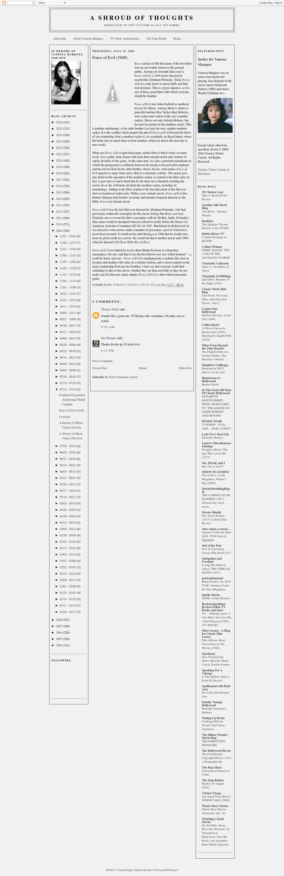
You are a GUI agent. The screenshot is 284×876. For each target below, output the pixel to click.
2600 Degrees (171, 870)
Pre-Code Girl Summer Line (215, 694)
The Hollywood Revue (216, 750)
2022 (59, 148)
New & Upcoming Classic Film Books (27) (216, 551)
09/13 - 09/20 (68, 332)
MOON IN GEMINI (215, 472)
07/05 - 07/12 (68, 446)
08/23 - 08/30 (68, 351)
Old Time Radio (156, 38)
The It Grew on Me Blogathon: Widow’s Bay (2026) (214, 479)
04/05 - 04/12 (68, 529)
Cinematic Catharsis (215, 263)
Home (177, 38)
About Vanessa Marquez (88, 38)
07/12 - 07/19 (68, 389)
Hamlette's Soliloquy (215, 365)
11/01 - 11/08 (68, 287)
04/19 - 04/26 (68, 516)
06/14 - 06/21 (68, 465)
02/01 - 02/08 (68, 586)
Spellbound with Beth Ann (216, 687)
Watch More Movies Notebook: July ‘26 (214, 811)
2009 (59, 230)
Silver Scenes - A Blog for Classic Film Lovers (216, 633)
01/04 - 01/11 (68, 612)
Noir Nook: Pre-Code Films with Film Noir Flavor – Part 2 (215, 299)
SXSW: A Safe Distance (216, 598)
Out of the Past (211, 545)
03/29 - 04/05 (68, 535)
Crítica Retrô (210, 324)
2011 (59, 218)
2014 (59, 199)
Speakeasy (208, 653)
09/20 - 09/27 (68, 325)
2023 (59, 141)
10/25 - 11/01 (68, 293)
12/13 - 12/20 (68, 249)
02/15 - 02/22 (68, 573)
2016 (59, 186)
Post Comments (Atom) (123, 377)
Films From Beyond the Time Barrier (215, 346)
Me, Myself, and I (213, 463)
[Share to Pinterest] (182, 285)
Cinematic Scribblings (216, 276)
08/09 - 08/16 (68, 364)
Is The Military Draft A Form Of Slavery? (216, 678)
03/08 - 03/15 (68, 554)
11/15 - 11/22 (68, 274)
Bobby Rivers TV (213, 233)
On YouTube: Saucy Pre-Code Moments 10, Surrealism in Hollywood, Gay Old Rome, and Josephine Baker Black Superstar (216, 834)
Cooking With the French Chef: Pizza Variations (213, 725)
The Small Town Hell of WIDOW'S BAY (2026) (216, 798)
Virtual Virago (211, 793)
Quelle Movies (211, 594)
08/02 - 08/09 (68, 370)
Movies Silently (211, 512)
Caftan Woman (212, 246)
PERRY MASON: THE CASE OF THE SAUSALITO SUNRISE (216, 254)
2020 (59, 160)
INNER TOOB (212, 421)
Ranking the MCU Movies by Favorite (213, 370)
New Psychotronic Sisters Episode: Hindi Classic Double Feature (216, 660)
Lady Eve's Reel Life (215, 434)
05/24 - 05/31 (68, 484)
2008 (59, 620)
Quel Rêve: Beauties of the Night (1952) (216, 281)
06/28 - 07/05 (68, 452)
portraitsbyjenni (212, 578)
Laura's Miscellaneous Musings (216, 444)
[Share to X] (175, 285)
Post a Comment (102, 361)
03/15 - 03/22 (68, 548)
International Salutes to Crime (216, 772)
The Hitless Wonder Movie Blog (215, 736)
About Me (60, 38)
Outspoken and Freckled (212, 560)
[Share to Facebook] (178, 285)
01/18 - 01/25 (68, 599)
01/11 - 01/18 (68, 605)
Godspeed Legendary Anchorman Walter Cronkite (72, 399)
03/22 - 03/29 (68, 541)
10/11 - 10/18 (68, 306)
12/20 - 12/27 (68, 242)
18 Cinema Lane (213, 192)
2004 (59, 645)
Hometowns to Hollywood (211, 379)
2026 (59, 122)
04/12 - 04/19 (68, 522)
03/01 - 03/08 (68, 561)
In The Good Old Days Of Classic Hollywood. (216, 391)
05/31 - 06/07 (68, 478)
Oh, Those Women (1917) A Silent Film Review (214, 519)
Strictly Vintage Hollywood (212, 703)
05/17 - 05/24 (68, 490)
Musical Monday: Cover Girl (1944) (216, 317)
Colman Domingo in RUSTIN (214, 239)
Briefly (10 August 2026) (213, 785)
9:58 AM (107, 327)
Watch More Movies (215, 806)
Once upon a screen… (216, 529)
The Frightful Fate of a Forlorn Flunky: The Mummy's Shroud (215, 355)
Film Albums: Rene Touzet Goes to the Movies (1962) (213, 644)
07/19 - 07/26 (68, 383)
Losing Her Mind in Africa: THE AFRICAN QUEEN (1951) (216, 568)
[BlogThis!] (171, 285)
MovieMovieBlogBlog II (216, 490)
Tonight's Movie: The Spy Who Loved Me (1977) (215, 453)
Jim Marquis (108, 338)
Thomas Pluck (110, 309)
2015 (59, 192)
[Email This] (167, 285)
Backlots (207, 221)
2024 (59, 135)
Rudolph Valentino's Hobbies (214, 710)
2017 (59, 179)
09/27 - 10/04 (68, 319)
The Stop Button (213, 780)
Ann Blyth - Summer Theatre (214, 213)
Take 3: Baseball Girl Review (214, 197)
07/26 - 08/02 (68, 376)
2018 (59, 173)
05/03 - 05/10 (68, 503)
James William (154, 870)
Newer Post (99, 368)
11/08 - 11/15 (68, 281)
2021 (59, 154)
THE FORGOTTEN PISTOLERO (213, 743)
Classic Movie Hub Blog (214, 290)
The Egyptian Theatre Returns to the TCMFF (215, 226)
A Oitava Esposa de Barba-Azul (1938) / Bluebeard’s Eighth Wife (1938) (216, 333)
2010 (59, 224)
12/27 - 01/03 (68, 236)
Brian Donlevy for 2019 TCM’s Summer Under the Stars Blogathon (216, 585)
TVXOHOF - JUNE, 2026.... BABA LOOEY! (216, 426)
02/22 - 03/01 (68, 567)
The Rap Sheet (211, 767)
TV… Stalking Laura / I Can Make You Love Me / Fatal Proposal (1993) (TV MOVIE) (216, 619)
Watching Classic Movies (213, 820)
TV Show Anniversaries (124, 38)
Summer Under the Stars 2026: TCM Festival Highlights (216, 536)
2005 (59, 639)
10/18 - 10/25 (68, 300)
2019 (59, 167)
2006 (59, 632)
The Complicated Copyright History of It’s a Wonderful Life (216, 758)
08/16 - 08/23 (68, 357)
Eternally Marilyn (212, 437)
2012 (59, 211)
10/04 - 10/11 (68, 313)
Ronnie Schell (210, 384)
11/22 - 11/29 (68, 268)
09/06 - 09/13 (68, 338)
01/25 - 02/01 (68, 593)
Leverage (64, 416)
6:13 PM (107, 350)
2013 (59, 205)
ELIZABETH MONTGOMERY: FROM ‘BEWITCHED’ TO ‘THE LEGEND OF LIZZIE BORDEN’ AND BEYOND (216, 405)
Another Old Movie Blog (214, 206)
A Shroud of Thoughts (142, 17)
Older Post (185, 368)
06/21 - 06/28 (68, 459)
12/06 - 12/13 (68, 255)
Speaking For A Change (212, 671)
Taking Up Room (213, 718)
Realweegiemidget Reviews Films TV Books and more (214, 607)
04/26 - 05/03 (68, 510)
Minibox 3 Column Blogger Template (125, 870)
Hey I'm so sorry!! (213, 466)
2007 (59, 626)
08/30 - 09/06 (68, 345)
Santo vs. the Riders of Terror (215, 268)
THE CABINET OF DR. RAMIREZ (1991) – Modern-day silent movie (216, 500)
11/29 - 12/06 (68, 262)
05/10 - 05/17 (68, 497)
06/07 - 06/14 (68, 471)
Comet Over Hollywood (210, 310)
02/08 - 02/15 (68, 580)
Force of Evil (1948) (71, 410)
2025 (59, 128)
